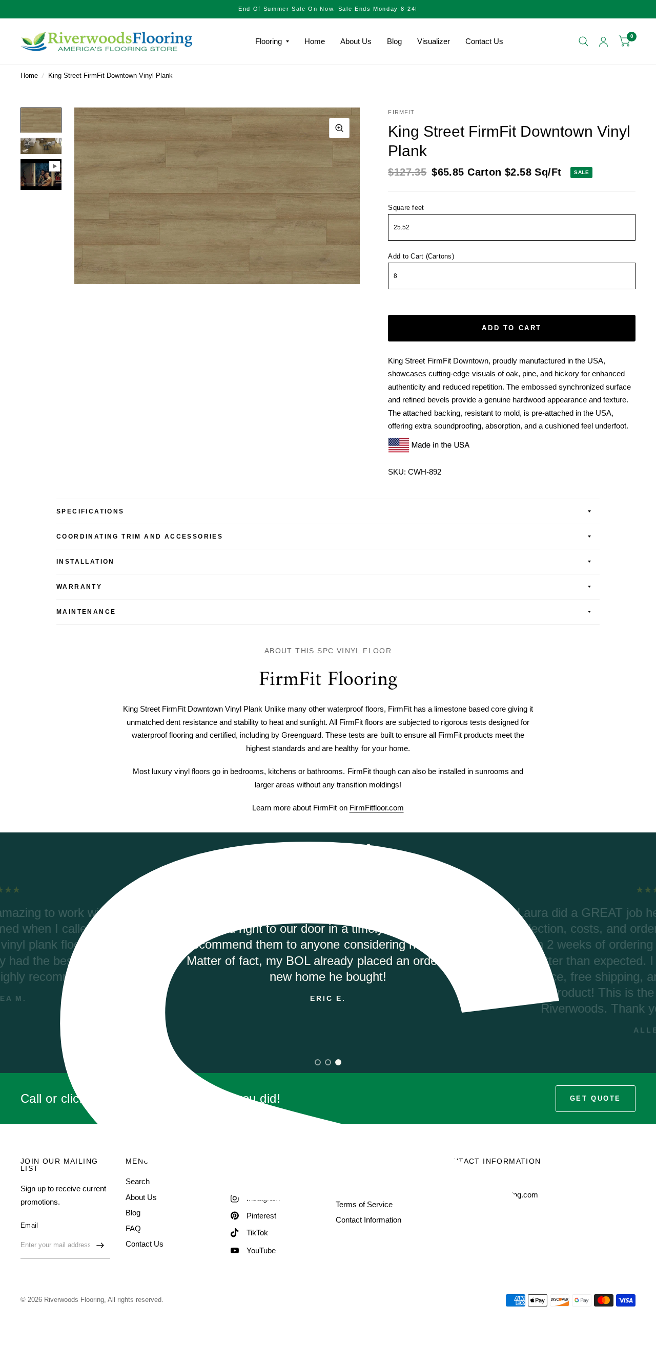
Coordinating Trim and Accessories (139, 536)
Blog (394, 41)
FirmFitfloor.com (377, 807)
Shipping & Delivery (368, 1188)
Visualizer (433, 41)
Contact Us (484, 41)
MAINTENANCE (86, 611)
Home (314, 41)
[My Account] (603, 41)
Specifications (90, 511)
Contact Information (368, 1219)
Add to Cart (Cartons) (421, 256)
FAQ (133, 1228)
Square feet (406, 207)
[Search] (583, 41)
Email (29, 1225)
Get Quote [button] (595, 1098)
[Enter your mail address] (100, 1245)
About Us (356, 41)
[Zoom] (339, 128)
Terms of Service (364, 1204)
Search (138, 1181)
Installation (85, 561)
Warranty (79, 586)
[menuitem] (272, 41)
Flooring (268, 41)
